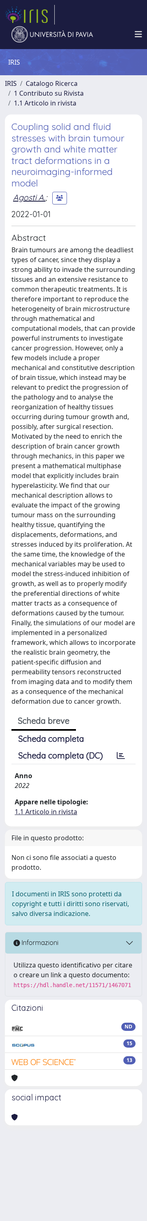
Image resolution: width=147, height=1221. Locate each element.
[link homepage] (30, 15)
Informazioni (39, 942)
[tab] (121, 755)
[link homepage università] (52, 34)
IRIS (11, 83)
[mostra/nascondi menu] (138, 34)
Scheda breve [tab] (43, 721)
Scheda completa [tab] (51, 739)
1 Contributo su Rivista (49, 93)
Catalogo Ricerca (52, 83)
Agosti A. (29, 197)
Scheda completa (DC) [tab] (60, 755)
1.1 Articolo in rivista (45, 103)
